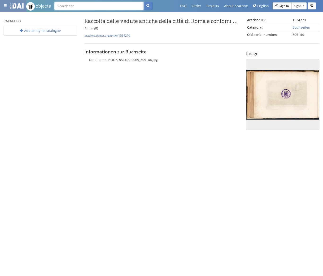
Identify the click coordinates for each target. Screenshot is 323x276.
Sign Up (299, 6)
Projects (212, 6)
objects (43, 6)
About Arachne (236, 6)
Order (196, 6)
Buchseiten (301, 27)
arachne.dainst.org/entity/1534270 (107, 35)
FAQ (183, 6)
